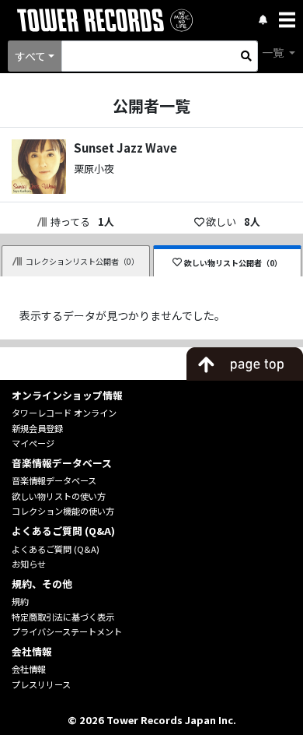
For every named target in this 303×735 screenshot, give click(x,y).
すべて (30, 56)
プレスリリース (41, 684)
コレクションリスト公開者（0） (82, 261)
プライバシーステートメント (67, 631)
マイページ (33, 443)
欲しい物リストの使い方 (59, 496)
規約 (20, 601)
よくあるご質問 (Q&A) (55, 549)
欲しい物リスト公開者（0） (233, 263)
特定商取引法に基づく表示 (63, 616)
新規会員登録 (37, 428)
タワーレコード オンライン (64, 412)
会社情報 (29, 669)
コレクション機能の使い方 (63, 511)
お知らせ (29, 563)
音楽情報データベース (54, 480)
